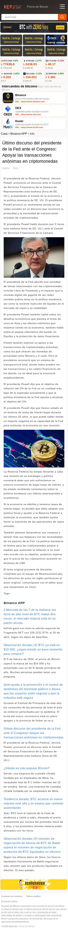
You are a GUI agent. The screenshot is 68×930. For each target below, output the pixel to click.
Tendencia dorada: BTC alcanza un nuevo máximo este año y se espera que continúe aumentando (33, 803)
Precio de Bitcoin (27, 926)
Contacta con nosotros (11, 896)
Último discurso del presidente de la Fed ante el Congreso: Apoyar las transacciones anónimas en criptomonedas (33, 733)
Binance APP (18, 133)
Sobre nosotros (33, 896)
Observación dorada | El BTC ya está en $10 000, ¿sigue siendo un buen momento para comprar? (33, 649)
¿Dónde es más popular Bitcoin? (27, 768)
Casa (4, 133)
